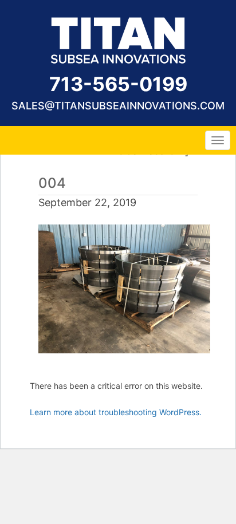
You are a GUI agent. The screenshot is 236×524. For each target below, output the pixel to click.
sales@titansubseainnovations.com (118, 106)
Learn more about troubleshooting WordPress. (116, 412)
